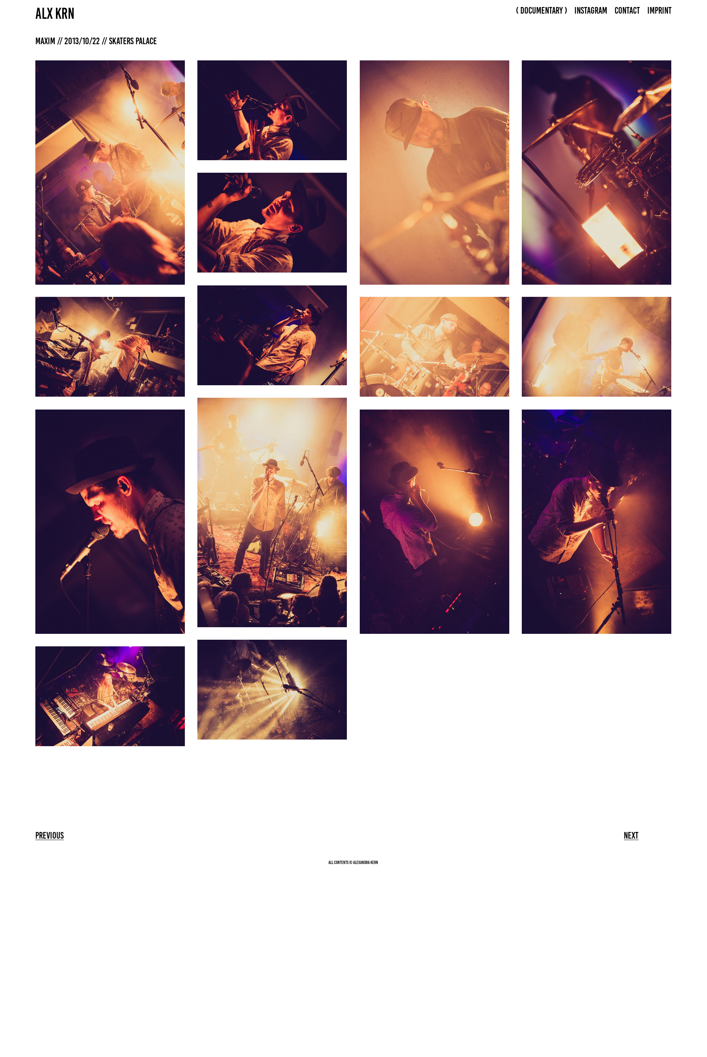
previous (49, 835)
